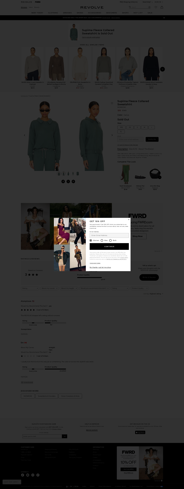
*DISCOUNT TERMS (95, 263)
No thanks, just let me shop (100, 267)
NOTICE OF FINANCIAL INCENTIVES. (116, 259)
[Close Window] (129, 219)
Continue (109, 246)
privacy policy (124, 257)
